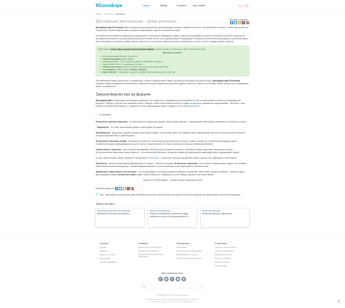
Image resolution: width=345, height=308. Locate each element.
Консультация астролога (187, 254)
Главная (98, 14)
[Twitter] (235, 22)
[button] (338, 301)
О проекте (181, 5)
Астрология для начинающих (189, 251)
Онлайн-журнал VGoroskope (188, 258)
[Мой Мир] (243, 22)
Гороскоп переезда (223, 258)
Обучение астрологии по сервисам (113, 210)
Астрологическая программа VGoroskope (150, 255)
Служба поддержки (108, 262)
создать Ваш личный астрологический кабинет (132, 49)
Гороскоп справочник (224, 251)
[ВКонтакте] (231, 22)
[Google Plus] (247, 22)
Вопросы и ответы (108, 254)
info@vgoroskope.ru (191, 106)
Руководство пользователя (150, 247)
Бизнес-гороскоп (222, 262)
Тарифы (164, 5)
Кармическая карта (223, 254)
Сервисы (146, 5)
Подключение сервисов (148, 251)
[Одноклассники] (239, 22)
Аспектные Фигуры (211, 210)
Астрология (108, 14)
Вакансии (104, 251)
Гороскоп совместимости (226, 247)
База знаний (199, 5)
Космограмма (221, 266)
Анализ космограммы (160, 210)
